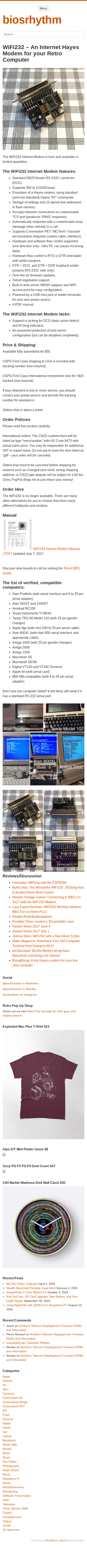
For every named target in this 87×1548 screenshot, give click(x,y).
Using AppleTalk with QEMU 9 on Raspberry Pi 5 (37, 1305)
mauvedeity (13, 1342)
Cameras (8, 1393)
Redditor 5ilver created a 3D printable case (43, 921)
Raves (7, 1483)
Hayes (7, 1423)
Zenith (7, 1525)
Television (9, 1504)
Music (6, 1453)
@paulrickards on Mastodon (21, 983)
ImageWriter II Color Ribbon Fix (26, 1292)
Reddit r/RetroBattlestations (32, 916)
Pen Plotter (10, 1461)
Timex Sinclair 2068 (15, 1508)
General (8, 1419)
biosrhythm (32, 19)
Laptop (7, 1436)
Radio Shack (11, 1470)
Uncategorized (12, 1517)
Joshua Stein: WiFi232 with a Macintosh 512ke (46, 936)
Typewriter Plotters (38, 1342)
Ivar (5, 1431)
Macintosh (9, 1440)
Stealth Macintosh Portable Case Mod (30, 1288)
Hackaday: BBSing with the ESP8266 (39, 882)
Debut (62, 1540)
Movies (7, 1448)
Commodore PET (14, 1406)
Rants (6, 1474)
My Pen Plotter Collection (22, 1283)
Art (4, 1385)
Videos (7, 1521)
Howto (7, 1427)
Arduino (8, 1380)
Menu (43, 8)
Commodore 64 (13, 1397)
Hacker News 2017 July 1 (30, 931)
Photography (11, 1465)
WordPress (51, 1540)
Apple (6, 1376)
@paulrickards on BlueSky (19, 989)
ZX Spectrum (11, 1529)
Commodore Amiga (15, 1402)
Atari (5, 1389)
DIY (5, 1410)
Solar (6, 1500)
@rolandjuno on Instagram (20, 994)
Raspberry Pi (11, 1478)
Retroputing (10, 1491)
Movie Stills (10, 1444)
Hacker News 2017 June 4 (31, 926)
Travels (7, 1512)
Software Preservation (17, 1495)
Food (6, 1414)
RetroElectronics (13, 1487)
